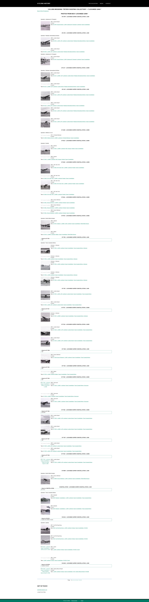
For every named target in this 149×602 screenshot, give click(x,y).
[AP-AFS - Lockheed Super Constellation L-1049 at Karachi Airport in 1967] (45, 60)
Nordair (73, 148)
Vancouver (86, 385)
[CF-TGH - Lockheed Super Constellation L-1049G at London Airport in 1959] (45, 461)
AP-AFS (54, 40)
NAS (67, 148)
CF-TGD (55, 385)
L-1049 (65, 24)
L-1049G (62, 223)
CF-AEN (45, 137)
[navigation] (99, 3)
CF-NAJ (54, 148)
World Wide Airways (85, 223)
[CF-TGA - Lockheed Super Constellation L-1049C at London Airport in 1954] (45, 331)
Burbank (57, 497)
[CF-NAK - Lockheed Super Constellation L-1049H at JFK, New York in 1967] (45, 184)
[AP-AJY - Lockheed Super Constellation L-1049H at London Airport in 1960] (45, 77)
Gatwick (58, 223)
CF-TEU (55, 248)
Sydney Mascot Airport (80, 571)
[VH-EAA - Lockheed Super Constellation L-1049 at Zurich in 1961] (45, 548)
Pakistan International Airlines (80, 40)
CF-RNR (55, 478)
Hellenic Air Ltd (50, 137)
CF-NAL (45, 202)
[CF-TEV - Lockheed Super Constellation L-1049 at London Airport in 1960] (45, 295)
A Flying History (43, 3)
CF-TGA (55, 329)
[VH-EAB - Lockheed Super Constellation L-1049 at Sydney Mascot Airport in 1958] (45, 571)
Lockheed (79, 24)
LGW (66, 223)
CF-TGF (45, 445)
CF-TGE (55, 418)
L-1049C (59, 329)
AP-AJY (54, 75)
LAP (61, 40)
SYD (74, 571)
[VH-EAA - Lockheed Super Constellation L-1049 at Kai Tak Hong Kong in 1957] (45, 529)
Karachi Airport (60, 24)
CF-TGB (55, 357)
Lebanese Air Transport (72, 24)
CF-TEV (54, 293)
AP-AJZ (54, 94)
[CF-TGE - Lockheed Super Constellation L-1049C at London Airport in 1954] (45, 419)
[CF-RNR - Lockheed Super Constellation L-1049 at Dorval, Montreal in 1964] (45, 479)
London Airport (70, 40)
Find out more (74, 600)
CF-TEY (54, 315)
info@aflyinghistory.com (42, 589)
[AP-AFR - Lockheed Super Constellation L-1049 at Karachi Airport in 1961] (45, 25)
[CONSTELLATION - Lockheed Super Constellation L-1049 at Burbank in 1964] (45, 499)
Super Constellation (86, 24)
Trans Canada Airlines (78, 248)
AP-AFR (55, 24)
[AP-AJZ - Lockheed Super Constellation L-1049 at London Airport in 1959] (45, 96)
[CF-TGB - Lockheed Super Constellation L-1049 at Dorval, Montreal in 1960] (45, 358)
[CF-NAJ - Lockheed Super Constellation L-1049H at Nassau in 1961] (45, 149)
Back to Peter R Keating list (43, 11)
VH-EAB (87, 571)
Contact (108, 3)
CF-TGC (45, 374)
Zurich (78, 549)
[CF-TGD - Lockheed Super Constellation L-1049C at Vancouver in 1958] (45, 385)
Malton (57, 234)
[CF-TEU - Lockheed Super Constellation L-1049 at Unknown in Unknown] (45, 249)
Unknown (85, 248)
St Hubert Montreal (66, 137)
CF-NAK (55, 167)
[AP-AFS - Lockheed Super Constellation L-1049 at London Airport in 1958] (45, 42)
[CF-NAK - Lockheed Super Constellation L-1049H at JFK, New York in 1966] (45, 168)
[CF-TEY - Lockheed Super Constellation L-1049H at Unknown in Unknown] (45, 317)
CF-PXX (55, 223)
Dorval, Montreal (50, 202)
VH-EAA (86, 527)
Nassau (69, 148)
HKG (54, 527)
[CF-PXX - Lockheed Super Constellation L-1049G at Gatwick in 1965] (45, 224)
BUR (54, 497)
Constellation (62, 497)
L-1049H (58, 75)
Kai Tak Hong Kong (60, 527)
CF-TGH (55, 462)
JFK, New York (60, 167)
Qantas (73, 527)
